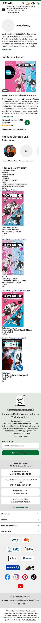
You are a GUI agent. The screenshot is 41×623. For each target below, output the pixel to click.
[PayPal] (27, 559)
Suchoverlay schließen (20, 8)
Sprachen (5, 176)
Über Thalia (5, 514)
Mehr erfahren (7, 116)
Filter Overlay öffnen (8, 170)
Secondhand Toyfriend (9, 190)
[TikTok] (34, 577)
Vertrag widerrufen (20, 507)
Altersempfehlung (7, 186)
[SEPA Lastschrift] (13, 550)
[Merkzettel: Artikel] (32, 3)
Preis (3, 178)
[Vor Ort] (22, 3)
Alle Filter (5, 188)
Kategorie (5, 174)
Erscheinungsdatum (8, 184)
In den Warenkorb (27, 122)
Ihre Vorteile (6, 531)
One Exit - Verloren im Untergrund (14, 338)
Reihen (4, 182)
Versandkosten (31, 620)
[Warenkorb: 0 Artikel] (37, 3)
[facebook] (7, 577)
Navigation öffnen (3, 9)
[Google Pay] (29, 550)
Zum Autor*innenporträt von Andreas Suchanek (26, 153)
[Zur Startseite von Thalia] (13, 3)
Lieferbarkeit (5, 180)
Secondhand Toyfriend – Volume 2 (14, 239)
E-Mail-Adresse (8, 441)
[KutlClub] (29, 568)
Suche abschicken (13, 12)
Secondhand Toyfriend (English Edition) (16, 291)
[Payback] (12, 568)
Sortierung (5, 172)
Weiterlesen (6, 49)
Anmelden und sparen (20, 453)
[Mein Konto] (27, 3)
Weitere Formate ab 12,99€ (12, 129)
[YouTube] (20, 586)
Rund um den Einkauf (9, 525)
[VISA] (15, 540)
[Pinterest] (25, 577)
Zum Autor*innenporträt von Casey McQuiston (10, 153)
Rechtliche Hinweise (20, 436)
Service (4, 519)
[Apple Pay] (12, 559)
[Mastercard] (26, 540)
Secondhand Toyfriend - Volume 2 (20, 76)
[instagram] (16, 577)
